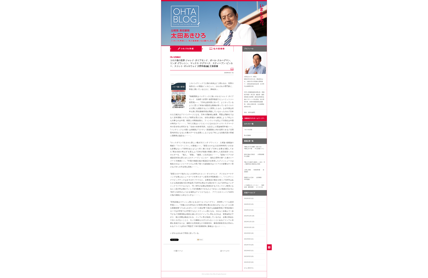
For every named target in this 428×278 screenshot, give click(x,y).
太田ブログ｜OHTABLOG (185, 16)
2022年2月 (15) (248, 204)
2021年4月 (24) (248, 262)
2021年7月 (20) (248, 245)
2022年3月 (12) (248, 198)
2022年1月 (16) (248, 210)
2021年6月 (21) (248, 250)
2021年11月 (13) (249, 221)
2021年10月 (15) (249, 227)
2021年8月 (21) (248, 239)
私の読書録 (218, 49)
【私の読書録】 (175, 57)
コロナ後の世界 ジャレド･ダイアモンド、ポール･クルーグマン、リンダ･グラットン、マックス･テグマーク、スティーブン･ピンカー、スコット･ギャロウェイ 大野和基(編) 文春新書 (201, 63)
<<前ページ (178, 251)
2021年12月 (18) (249, 216)
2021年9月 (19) (248, 233)
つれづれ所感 (186, 49)
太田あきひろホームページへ (254, 118)
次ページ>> (224, 251)
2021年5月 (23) (248, 256)
